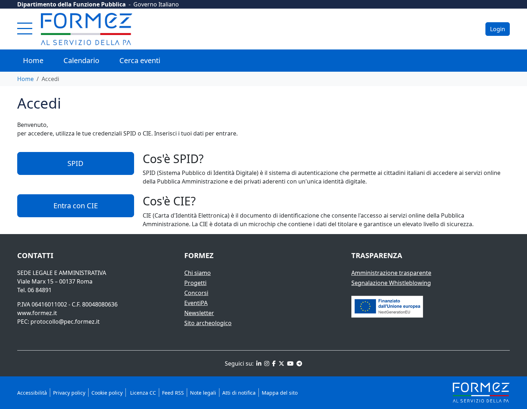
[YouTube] (290, 363)
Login (497, 29)
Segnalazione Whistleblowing (391, 283)
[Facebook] (273, 363)
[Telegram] (298, 363)
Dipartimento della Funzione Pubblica (71, 4)
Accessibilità (32, 392)
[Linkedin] (258, 363)
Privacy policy (69, 392)
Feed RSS (173, 392)
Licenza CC (142, 392)
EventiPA (196, 303)
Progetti (195, 283)
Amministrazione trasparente (391, 273)
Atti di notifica (239, 392)
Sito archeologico (208, 323)
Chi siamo (197, 273)
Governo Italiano (156, 4)
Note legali (203, 392)
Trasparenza (376, 255)
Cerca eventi (139, 60)
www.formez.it (37, 313)
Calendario (81, 60)
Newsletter (199, 313)
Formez (199, 255)
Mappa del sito (280, 392)
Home (33, 60)
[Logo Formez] (86, 29)
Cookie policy (107, 392)
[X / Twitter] (280, 363)
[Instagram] (266, 363)
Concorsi (196, 293)
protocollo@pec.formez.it (65, 321)
